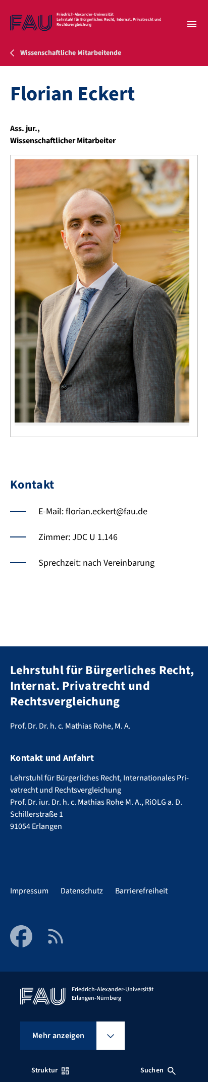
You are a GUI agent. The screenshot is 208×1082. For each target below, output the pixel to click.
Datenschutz (82, 890)
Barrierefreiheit (141, 890)
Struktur (44, 1070)
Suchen (152, 1070)
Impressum (29, 890)
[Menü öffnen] (192, 24)
